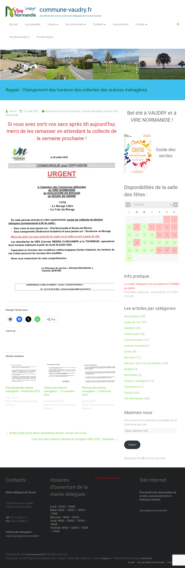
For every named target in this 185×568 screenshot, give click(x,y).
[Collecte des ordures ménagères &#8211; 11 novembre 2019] (61, 372)
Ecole (127, 351)
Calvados (129, 328)
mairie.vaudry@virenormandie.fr (22, 536)
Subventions (131, 386)
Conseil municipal (134, 345)
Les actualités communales (151, 562)
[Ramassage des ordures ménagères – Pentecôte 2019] (23, 372)
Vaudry (52, 24)
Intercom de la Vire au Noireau (63, 111)
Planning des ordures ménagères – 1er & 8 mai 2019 (96, 391)
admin (12, 111)
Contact (140, 24)
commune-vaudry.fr (65, 9)
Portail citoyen (45, 37)
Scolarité (98, 24)
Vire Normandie (18, 37)
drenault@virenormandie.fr (153, 510)
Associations (120, 24)
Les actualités (32, 24)
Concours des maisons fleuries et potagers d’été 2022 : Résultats (74, 439)
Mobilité (129, 369)
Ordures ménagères (92, 111)
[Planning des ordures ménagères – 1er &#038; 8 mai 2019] (99, 372)
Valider (132, 444)
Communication (133, 339)
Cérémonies (131, 334)
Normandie (130, 375)
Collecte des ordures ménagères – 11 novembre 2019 (59, 391)
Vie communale (74, 24)
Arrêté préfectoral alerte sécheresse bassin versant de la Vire (46, 433)
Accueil (13, 24)
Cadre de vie (132, 322)
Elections (129, 357)
